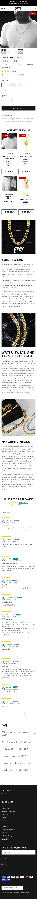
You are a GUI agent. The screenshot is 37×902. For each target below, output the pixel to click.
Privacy (4, 818)
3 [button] (19, 713)
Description (7, 115)
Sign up (7, 858)
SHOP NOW (9, 171)
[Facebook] (2, 793)
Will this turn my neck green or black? (15, 733)
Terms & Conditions (8, 811)
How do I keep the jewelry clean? (16, 763)
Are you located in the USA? (14, 756)
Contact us (5, 808)
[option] (18, 29)
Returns (4, 833)
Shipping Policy (7, 836)
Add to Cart (18, 108)
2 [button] (16, 713)
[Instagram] (5, 793)
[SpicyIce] (18, 8)
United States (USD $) (10, 888)
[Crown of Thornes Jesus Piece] (9, 183)
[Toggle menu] (2, 8)
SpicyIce (8, 893)
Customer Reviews (8, 830)
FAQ (3, 805)
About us (5, 826)
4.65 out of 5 (23, 503)
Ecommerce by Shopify (22, 893)
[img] (6, 517)
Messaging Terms (8, 815)
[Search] (6, 8)
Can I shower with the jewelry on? (16, 742)
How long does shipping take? (15, 770)
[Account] (31, 8)
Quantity (5, 96)
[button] (22, 713)
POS (12, 893)
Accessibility (6, 839)
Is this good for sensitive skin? (15, 749)
